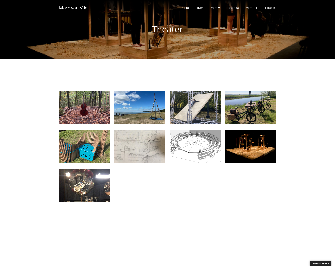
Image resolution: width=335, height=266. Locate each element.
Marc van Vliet (74, 7)
